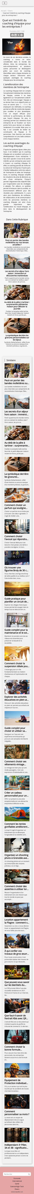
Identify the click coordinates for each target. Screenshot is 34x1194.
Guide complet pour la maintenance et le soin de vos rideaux (16, 632)
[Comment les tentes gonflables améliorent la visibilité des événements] (17, 814)
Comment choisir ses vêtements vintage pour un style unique (15, 764)
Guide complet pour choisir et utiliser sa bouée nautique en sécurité (15, 732)
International (17, 1181)
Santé (17, 1184)
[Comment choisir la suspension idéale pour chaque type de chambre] (17, 653)
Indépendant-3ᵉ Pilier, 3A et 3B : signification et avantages (16, 1147)
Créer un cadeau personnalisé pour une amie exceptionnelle (16, 795)
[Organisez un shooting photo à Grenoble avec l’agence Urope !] (17, 845)
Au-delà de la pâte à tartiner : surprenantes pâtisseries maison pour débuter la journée (17, 305)
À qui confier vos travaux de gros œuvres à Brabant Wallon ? (17, 953)
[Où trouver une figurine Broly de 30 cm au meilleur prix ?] (17, 557)
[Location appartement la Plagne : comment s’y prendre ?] (17, 910)
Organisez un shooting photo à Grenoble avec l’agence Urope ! (16, 857)
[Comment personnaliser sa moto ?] (17, 1101)
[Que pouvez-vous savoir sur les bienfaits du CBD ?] (17, 972)
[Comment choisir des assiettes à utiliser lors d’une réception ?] (17, 876)
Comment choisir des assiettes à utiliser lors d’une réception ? (16, 889)
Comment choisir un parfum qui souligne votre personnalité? (15, 507)
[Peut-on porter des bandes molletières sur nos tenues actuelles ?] (17, 230)
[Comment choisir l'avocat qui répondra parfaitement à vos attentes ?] (17, 526)
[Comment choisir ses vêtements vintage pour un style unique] (17, 751)
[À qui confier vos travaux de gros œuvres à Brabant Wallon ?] (17, 941)
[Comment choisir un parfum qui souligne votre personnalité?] (17, 495)
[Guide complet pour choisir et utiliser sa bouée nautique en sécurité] (17, 718)
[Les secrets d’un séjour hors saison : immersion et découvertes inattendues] (17, 261)
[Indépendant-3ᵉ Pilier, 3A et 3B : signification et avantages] (17, 1135)
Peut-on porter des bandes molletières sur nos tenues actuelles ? (17, 242)
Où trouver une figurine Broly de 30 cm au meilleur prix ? (17, 570)
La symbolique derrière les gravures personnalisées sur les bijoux (17, 337)
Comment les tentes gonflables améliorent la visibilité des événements (16, 828)
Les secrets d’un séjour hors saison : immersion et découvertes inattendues (17, 273)
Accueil (3, 11)
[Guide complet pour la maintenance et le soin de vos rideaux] (17, 620)
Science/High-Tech (17, 1186)
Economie (17, 1178)
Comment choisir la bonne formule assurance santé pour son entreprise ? (16, 1051)
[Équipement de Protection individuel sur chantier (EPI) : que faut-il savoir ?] (17, 1070)
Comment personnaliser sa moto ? (17, 1113)
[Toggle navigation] (4, 3)
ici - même (24, 104)
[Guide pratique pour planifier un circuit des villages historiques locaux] (17, 589)
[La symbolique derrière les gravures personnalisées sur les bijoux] (17, 325)
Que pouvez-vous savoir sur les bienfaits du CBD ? (17, 984)
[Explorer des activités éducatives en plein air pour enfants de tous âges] (17, 687)
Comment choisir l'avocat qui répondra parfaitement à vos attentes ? (16, 540)
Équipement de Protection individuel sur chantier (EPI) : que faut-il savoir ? (16, 1084)
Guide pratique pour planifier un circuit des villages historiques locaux (16, 603)
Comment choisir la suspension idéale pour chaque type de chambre (17, 668)
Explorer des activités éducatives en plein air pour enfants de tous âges (16, 701)
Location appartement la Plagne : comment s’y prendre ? (17, 922)
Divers (10, 11)
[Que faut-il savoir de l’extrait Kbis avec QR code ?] (17, 1006)
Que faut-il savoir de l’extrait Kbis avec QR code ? (15, 1018)
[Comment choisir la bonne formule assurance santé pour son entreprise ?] (17, 1037)
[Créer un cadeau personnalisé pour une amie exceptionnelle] (17, 783)
